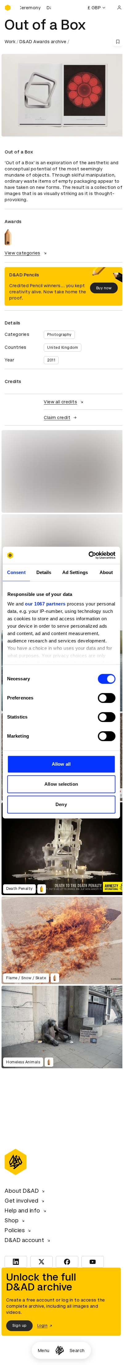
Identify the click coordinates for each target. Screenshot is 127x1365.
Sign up (19, 1325)
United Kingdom (62, 347)
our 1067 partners (45, 603)
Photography (59, 334)
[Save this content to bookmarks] (117, 41)
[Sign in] (119, 8)
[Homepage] (60, 1350)
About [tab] (106, 572)
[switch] (106, 698)
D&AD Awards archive (43, 41)
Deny (61, 804)
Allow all (61, 764)
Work (10, 41)
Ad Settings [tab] (75, 572)
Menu (44, 1350)
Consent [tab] (16, 572)
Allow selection (61, 784)
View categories (22, 253)
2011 (51, 360)
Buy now (104, 288)
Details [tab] (43, 572)
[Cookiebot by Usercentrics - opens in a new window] (88, 555)
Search (77, 1350)
